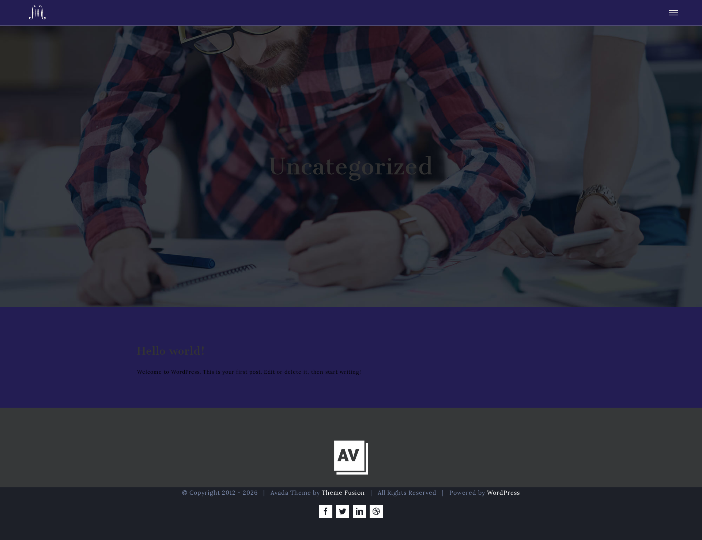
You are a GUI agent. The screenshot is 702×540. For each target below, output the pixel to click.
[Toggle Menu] (673, 12)
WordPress (503, 492)
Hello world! (171, 351)
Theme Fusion (343, 492)
